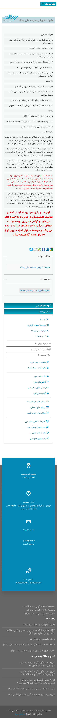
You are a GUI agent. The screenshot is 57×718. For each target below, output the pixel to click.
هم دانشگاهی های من (35, 421)
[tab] (28, 305)
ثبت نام (43, 319)
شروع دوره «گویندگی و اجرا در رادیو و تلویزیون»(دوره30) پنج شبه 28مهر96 (37, 672)
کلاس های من (39, 393)
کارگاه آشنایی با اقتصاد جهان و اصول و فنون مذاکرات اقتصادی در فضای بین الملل (30, 632)
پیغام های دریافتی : (36, 401)
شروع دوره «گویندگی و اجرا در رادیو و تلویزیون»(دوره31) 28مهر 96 (37, 664)
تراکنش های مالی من (37, 387)
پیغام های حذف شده (36, 413)
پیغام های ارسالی (37, 407)
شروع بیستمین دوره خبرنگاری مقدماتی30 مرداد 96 (31, 694)
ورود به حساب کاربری (37, 325)
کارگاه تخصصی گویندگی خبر (42, 639)
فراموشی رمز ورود (38, 330)
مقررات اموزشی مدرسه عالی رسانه (34, 290)
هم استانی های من (37, 433)
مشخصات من (40, 376)
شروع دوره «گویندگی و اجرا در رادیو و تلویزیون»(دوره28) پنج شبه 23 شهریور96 (36, 681)
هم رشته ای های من (36, 427)
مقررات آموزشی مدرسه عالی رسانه (39, 624)
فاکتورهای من (40, 382)
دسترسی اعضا (45, 311)
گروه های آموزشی (43, 305)
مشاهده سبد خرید (38, 362)
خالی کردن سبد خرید (37, 368)
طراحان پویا (20, 714)
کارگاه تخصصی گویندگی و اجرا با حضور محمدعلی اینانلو (29, 644)
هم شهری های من (38, 438)
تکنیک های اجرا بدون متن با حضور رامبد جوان (33, 650)
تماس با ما (41, 336)
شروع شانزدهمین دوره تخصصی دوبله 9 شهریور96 (31, 689)
